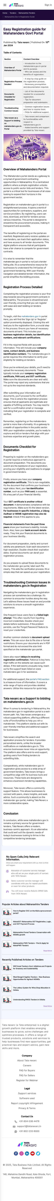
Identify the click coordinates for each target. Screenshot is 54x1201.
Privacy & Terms (27, 1108)
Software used (27, 1098)
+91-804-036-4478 (29, 1121)
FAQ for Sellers (27, 1075)
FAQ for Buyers (27, 1070)
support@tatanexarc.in (29, 1126)
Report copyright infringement (27, 1103)
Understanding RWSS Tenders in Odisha (29, 1000)
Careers (27, 1065)
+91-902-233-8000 (29, 1131)
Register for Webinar (27, 1080)
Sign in (48, 4)
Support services (27, 1093)
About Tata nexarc (27, 1060)
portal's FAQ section (39, 679)
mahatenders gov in (31, 316)
